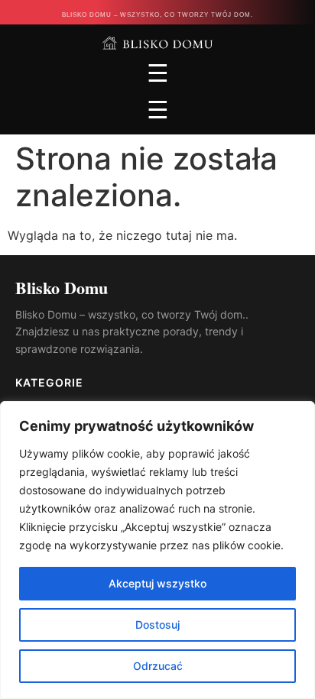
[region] (157, 550)
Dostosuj (157, 624)
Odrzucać (158, 665)
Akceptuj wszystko (157, 583)
